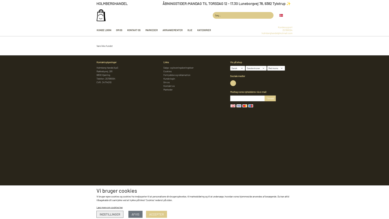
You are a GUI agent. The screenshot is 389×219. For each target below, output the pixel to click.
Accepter (156, 214)
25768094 (287, 30)
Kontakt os (134, 30)
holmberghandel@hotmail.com (277, 33)
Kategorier (204, 30)
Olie (190, 30)
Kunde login (104, 30)
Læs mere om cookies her (109, 207)
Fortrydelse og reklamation (176, 74)
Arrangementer (173, 30)
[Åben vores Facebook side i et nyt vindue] (233, 83)
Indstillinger (110, 214)
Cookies (167, 71)
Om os (119, 30)
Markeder (151, 30)
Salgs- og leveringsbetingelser (178, 67)
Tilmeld (270, 98)
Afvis (135, 214)
